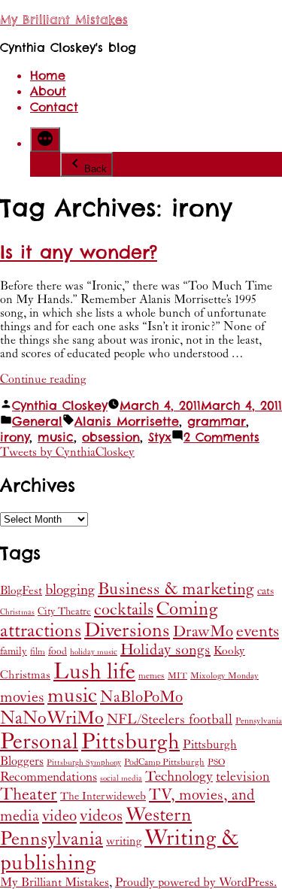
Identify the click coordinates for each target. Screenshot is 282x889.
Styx (159, 437)
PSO (216, 762)
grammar (216, 421)
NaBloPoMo (141, 697)
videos (101, 815)
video (59, 816)
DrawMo (203, 632)
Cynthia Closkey (60, 406)
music (56, 437)
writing (123, 841)
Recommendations (48, 776)
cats (265, 590)
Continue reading (43, 379)
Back (95, 168)
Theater (28, 794)
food (57, 651)
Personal (39, 741)
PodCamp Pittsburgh (164, 762)
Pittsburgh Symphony (84, 762)
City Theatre (64, 611)
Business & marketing (176, 589)
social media (121, 778)
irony (14, 437)
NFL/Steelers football (169, 719)
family (13, 651)
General (37, 421)
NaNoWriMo (52, 718)
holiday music (93, 652)
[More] (45, 139)
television (243, 776)
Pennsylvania (258, 721)
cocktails (123, 609)
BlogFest (21, 590)
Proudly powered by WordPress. (196, 882)
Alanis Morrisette (126, 421)
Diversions (127, 631)
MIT (177, 676)
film (37, 652)
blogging (70, 589)
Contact (54, 107)
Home (47, 75)
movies (22, 697)
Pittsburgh (130, 742)
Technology (179, 776)
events (257, 631)
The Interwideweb (103, 796)
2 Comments (221, 437)
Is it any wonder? (78, 252)
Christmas (17, 612)
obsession (111, 437)
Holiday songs (165, 650)
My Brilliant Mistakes (64, 20)
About (48, 91)
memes (151, 676)
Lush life (94, 671)
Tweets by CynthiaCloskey (67, 452)
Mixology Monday (224, 676)
